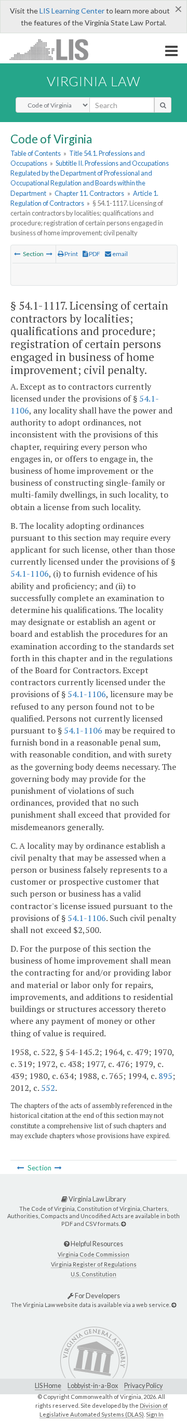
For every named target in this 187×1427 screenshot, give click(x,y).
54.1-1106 (29, 573)
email (119, 254)
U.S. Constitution (93, 1274)
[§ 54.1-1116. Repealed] (17, 254)
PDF (94, 254)
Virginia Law (93, 81)
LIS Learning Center (71, 10)
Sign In (155, 1414)
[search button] (162, 105)
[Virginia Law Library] (123, 1223)
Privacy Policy (143, 1386)
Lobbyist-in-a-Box (93, 1386)
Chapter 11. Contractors (89, 193)
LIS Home (48, 1386)
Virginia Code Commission (93, 1254)
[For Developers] (173, 1304)
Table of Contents (35, 153)
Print (70, 254)
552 (48, 1087)
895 (165, 1076)
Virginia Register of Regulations (94, 1264)
